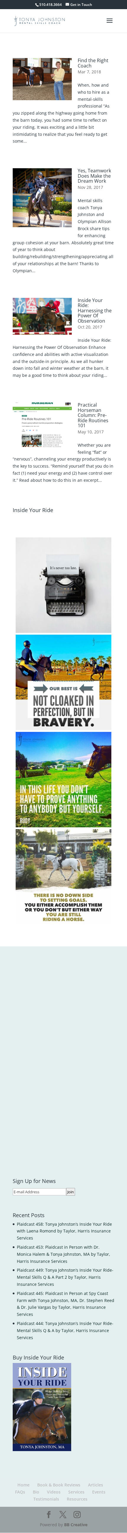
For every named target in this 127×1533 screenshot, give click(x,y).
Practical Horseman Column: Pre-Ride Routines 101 (93, 415)
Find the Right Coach (93, 63)
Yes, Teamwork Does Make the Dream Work (94, 175)
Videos (54, 1492)
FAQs (20, 1492)
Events (98, 1492)
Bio (36, 1492)
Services (76, 1492)
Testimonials (46, 1499)
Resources (77, 1499)
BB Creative (75, 1524)
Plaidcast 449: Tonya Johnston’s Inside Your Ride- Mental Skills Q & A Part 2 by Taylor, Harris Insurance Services (65, 1277)
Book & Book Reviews (58, 1485)
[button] (63, 585)
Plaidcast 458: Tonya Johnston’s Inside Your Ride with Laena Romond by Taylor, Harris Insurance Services (64, 1231)
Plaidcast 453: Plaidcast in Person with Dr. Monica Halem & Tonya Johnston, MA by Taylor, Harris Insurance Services (63, 1254)
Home (23, 1485)
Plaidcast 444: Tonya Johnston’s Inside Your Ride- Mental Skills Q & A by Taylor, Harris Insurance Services (65, 1330)
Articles (95, 1485)
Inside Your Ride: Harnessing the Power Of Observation (95, 310)
